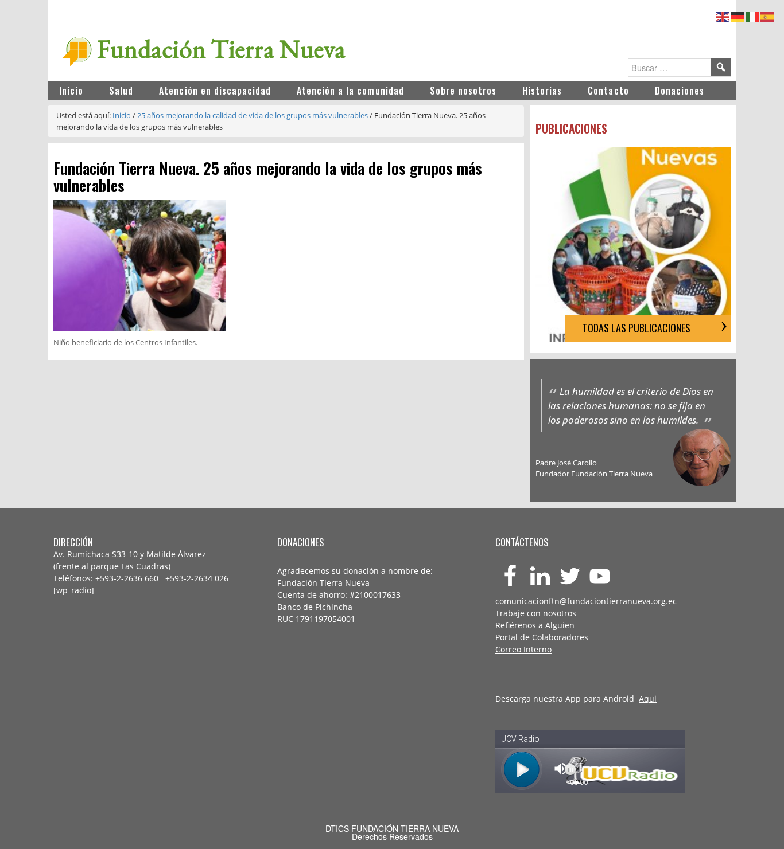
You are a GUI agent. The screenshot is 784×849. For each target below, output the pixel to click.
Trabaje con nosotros (535, 613)
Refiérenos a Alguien (535, 625)
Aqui (648, 698)
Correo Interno (523, 649)
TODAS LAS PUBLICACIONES (636, 327)
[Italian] (753, 15)
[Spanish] (767, 15)
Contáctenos (521, 542)
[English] (723, 15)
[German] (738, 15)
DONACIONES (300, 542)
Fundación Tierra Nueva (221, 48)
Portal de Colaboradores (541, 637)
